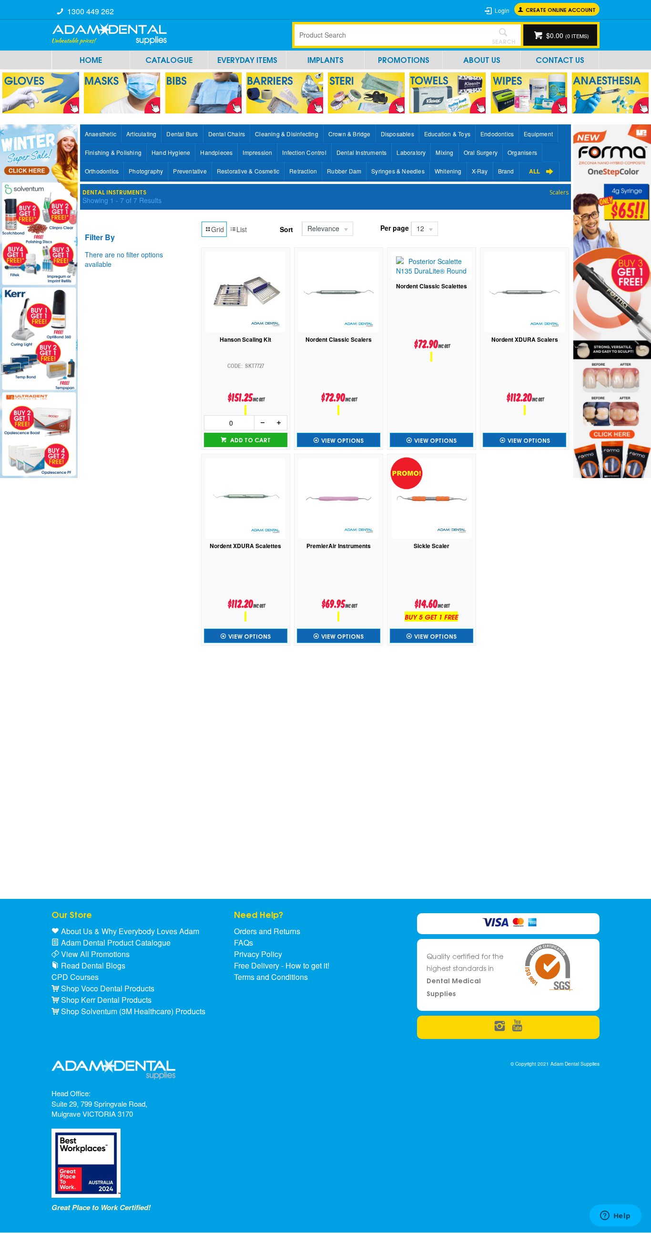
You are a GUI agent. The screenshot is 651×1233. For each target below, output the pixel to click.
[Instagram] (499, 1026)
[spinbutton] (229, 423)
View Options (342, 440)
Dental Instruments (361, 152)
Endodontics (497, 134)
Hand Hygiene (171, 152)
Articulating (141, 134)
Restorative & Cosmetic (248, 171)
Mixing (444, 152)
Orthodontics (102, 171)
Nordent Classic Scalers (338, 340)
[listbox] (327, 229)
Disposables (397, 134)
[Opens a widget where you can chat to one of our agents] (615, 1216)
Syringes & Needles (398, 171)
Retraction (303, 171)
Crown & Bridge (349, 134)
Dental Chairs (226, 134)
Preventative (189, 171)
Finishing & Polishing (113, 152)
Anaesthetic (100, 134)
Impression (257, 152)
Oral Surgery (481, 152)
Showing (122, 200)
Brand (506, 171)
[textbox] (390, 34)
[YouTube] (517, 1026)
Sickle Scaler (431, 546)
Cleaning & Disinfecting (286, 134)
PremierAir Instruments (338, 546)
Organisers (522, 152)
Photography (146, 171)
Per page (394, 228)
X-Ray (480, 171)
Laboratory (411, 152)
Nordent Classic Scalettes (431, 286)
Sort (286, 229)
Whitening (448, 171)
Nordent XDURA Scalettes (245, 546)
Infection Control (304, 152)
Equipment (538, 134)
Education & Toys (447, 134)
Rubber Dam (344, 171)
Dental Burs (182, 134)
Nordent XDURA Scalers (524, 340)
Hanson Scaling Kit (245, 340)
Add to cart (250, 439)
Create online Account (561, 9)
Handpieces (216, 152)
